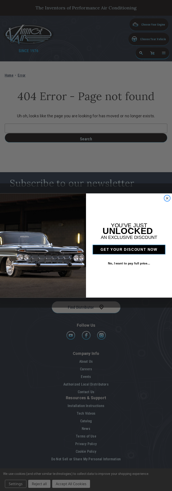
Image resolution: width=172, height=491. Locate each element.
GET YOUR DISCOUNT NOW (129, 249)
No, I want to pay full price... (129, 263)
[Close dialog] (167, 198)
